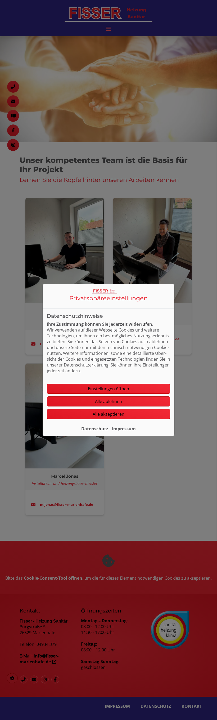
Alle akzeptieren (108, 414)
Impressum (124, 429)
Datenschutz (94, 429)
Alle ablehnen (108, 401)
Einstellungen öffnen (108, 389)
